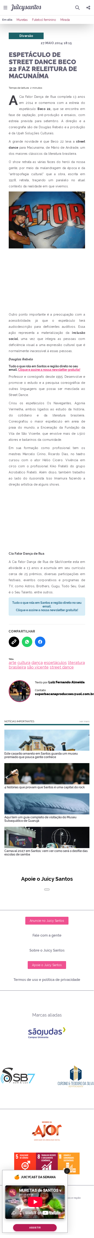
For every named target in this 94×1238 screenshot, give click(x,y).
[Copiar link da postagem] (14, 642)
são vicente (38, 667)
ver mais (84, 721)
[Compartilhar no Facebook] (40, 642)
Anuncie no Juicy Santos (47, 920)
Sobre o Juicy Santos (47, 950)
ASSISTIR (35, 1227)
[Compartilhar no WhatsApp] (27, 642)
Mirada (65, 20)
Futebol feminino (44, 20)
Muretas (22, 20)
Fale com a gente (47, 935)
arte (12, 662)
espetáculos (55, 662)
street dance (62, 667)
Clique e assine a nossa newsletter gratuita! (49, 369)
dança (37, 662)
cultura (23, 662)
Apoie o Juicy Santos (47, 965)
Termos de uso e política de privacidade (47, 980)
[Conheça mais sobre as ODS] (47, 1163)
